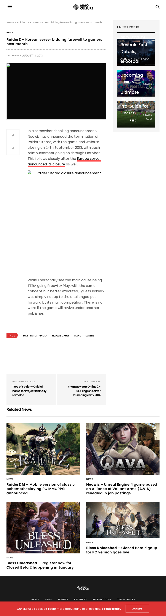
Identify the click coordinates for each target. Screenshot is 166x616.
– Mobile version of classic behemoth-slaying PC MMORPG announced (40, 489)
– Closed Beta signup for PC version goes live (121, 550)
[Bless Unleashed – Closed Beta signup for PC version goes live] (123, 520)
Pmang (77, 335)
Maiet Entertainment (36, 335)
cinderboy (12, 55)
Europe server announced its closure (64, 161)
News (9, 32)
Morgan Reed (130, 116)
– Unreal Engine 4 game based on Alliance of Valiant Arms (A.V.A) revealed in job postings (121, 489)
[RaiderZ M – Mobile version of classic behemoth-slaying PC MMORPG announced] (43, 449)
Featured (80, 599)
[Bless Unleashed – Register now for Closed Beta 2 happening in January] (43, 527)
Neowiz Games (61, 335)
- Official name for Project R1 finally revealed (29, 391)
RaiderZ (89, 335)
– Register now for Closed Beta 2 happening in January (40, 565)
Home (10, 22)
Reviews (63, 599)
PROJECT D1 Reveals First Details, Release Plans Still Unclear (135, 51)
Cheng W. (129, 85)
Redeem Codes (102, 599)
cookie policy (111, 609)
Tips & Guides (126, 599)
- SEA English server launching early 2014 (84, 391)
